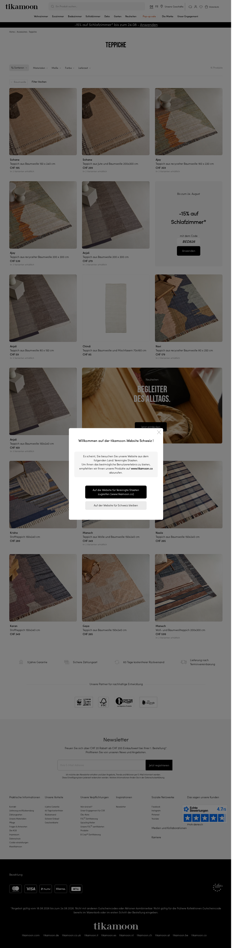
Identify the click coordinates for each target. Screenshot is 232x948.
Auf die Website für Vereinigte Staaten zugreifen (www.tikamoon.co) (116, 492)
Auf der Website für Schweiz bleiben (116, 505)
